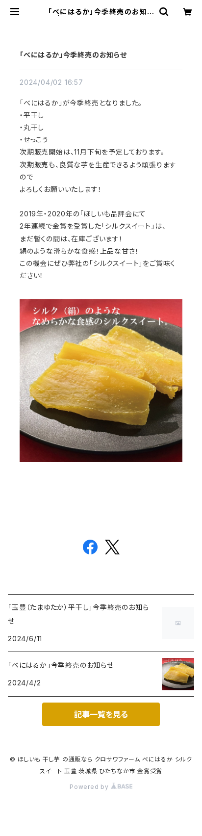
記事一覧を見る (101, 714)
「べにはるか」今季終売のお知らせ (73, 55)
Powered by (90, 786)
